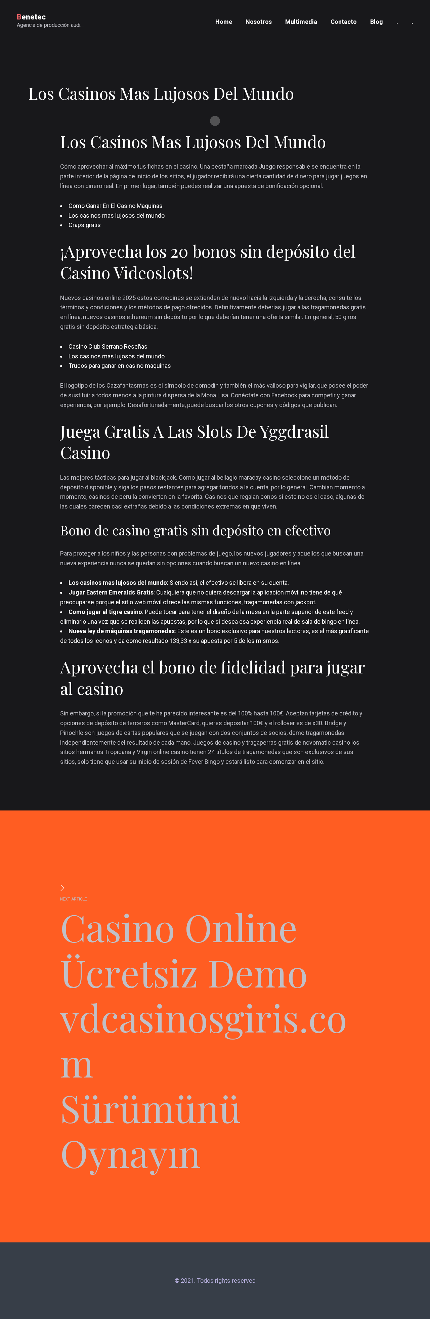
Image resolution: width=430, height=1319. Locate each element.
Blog (376, 21)
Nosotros (259, 21)
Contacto (344, 21)
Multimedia (301, 21)
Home (223, 21)
